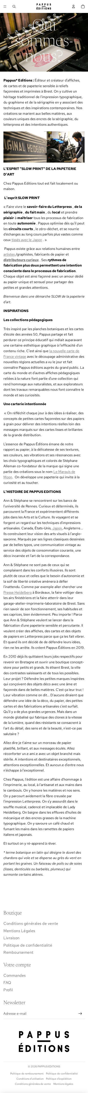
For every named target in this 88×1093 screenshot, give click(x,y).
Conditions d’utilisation (30, 1078)
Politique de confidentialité (27, 945)
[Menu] (5, 6)
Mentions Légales (19, 930)
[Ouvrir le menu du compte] (73, 6)
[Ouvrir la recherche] (14, 6)
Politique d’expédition (59, 1078)
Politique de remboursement (27, 1073)
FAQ (7, 982)
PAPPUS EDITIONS (49, 1066)
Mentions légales (63, 1084)
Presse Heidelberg (17, 592)
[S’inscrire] (80, 1013)
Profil (8, 989)
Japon (57, 528)
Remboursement (18, 952)
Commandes (14, 975)
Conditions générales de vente (30, 923)
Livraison (11, 937)
